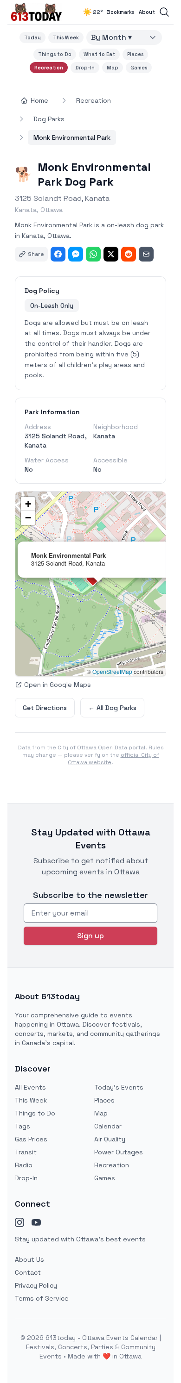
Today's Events (118, 1087)
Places (135, 54)
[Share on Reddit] (128, 254)
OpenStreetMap (112, 671)
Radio (23, 1165)
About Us (29, 1259)
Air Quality (109, 1139)
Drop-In (85, 67)
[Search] (164, 12)
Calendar (108, 1126)
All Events (30, 1087)
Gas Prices (31, 1139)
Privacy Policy (36, 1285)
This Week (66, 37)
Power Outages (118, 1152)
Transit (26, 1152)
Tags (22, 1126)
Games (138, 67)
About (147, 12)
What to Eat (99, 54)
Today (32, 37)
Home (39, 100)
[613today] (36, 12)
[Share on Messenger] (75, 254)
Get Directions (45, 708)
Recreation (48, 67)
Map (112, 67)
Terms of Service (42, 1298)
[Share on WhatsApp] (93, 254)
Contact (28, 1272)
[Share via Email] (146, 254)
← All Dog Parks (112, 708)
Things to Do (54, 54)
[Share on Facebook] (58, 254)
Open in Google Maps (57, 684)
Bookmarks (120, 12)
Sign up (90, 936)
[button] (28, 504)
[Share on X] (110, 254)
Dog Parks (49, 119)
